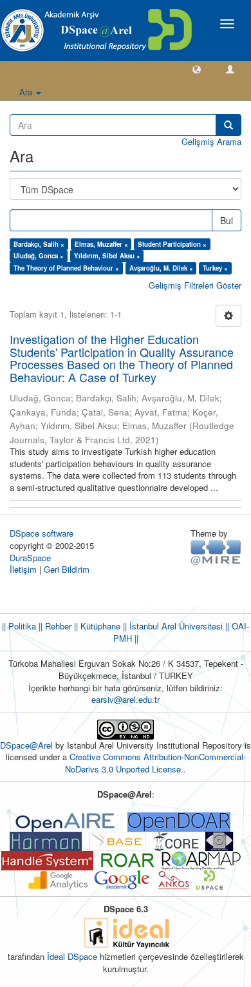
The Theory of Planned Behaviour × (66, 268)
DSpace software (41, 533)
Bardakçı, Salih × (39, 244)
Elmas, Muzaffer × (101, 244)
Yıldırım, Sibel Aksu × (107, 255)
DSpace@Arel (27, 745)
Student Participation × (172, 244)
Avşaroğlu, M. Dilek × (161, 268)
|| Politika (19, 626)
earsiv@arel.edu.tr (125, 699)
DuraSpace (30, 557)
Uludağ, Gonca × (39, 255)
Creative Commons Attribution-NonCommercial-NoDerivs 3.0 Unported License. (155, 763)
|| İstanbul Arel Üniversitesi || (174, 626)
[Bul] (228, 125)
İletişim (23, 569)
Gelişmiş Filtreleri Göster (195, 285)
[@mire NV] (216, 552)
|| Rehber (53, 626)
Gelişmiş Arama (211, 141)
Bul (226, 220)
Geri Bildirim (66, 569)
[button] (196, 68)
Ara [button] (27, 92)
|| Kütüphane (95, 626)
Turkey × (215, 268)
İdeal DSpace (72, 956)
